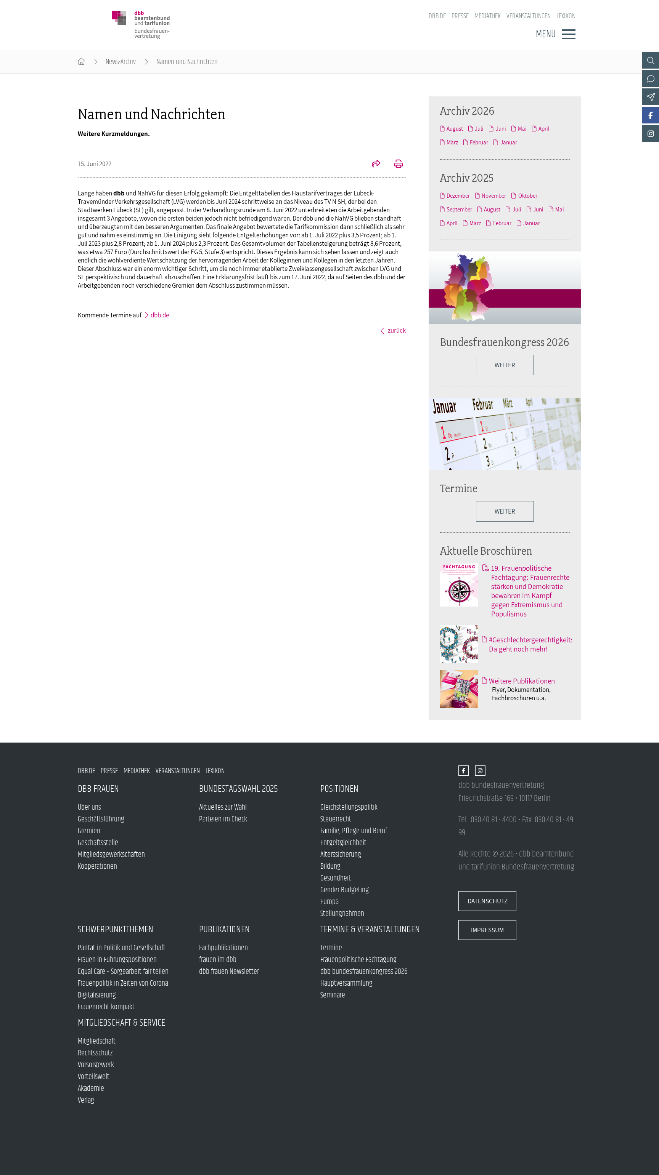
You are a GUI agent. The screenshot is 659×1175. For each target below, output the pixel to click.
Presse (460, 16)
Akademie (91, 1089)
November (494, 195)
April (544, 128)
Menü (546, 34)
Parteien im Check (223, 819)
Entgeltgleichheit (343, 843)
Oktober (527, 195)
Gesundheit (335, 878)
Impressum (487, 930)
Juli (479, 128)
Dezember (458, 195)
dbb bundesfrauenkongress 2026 (364, 972)
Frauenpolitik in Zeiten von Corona (123, 983)
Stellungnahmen (342, 914)
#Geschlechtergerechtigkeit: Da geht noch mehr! (530, 644)
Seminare (332, 995)
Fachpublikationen (223, 948)
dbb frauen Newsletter (229, 972)
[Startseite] (81, 61)
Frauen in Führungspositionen (117, 960)
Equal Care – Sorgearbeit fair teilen (123, 972)
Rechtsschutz (95, 1053)
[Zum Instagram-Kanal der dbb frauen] (650, 133)
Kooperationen (97, 866)
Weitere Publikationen (522, 680)
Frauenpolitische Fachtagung (358, 960)
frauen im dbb (217, 960)
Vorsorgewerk (96, 1065)
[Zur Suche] (650, 60)
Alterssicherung (340, 855)
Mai (522, 128)
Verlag (86, 1100)
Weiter (505, 511)
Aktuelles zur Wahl (223, 807)
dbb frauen (98, 788)
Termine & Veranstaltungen (370, 929)
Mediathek (487, 16)
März (452, 142)
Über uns (89, 807)
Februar (479, 142)
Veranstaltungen (528, 16)
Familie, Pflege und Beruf (353, 831)
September (459, 209)
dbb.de (437, 16)
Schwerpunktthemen (115, 929)
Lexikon (565, 16)
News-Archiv (121, 61)
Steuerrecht (335, 819)
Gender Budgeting (344, 890)
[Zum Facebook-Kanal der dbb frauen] (650, 115)
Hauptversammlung (346, 983)
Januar (508, 142)
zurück (397, 330)
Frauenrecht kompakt (106, 1007)
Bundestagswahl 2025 (238, 788)
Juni (501, 128)
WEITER (505, 365)
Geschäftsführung (101, 819)
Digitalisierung (97, 995)
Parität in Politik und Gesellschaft (122, 948)
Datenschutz (488, 901)
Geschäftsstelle (98, 843)
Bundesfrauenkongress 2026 (504, 342)
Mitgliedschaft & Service (121, 1022)
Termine (458, 488)
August (455, 128)
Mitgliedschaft (97, 1041)
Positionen (339, 788)
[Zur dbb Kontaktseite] (650, 78)
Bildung (330, 866)
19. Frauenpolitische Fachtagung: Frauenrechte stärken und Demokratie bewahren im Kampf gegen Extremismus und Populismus (530, 590)
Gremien (89, 831)
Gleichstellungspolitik (349, 807)
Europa (329, 902)
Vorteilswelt (93, 1077)
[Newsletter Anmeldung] (650, 96)
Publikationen (224, 929)
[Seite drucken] (394, 164)
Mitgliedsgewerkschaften (111, 855)
